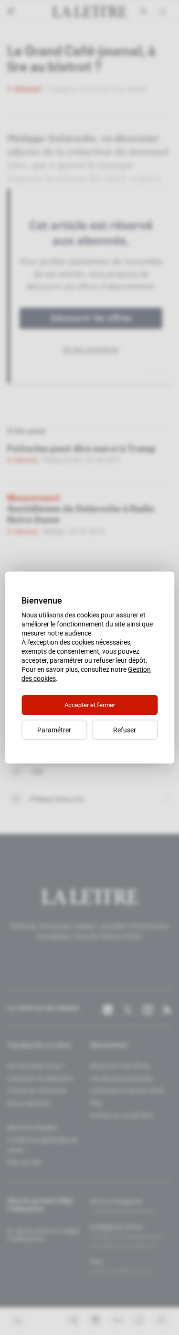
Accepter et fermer (89, 705)
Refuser (124, 730)
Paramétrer (54, 730)
